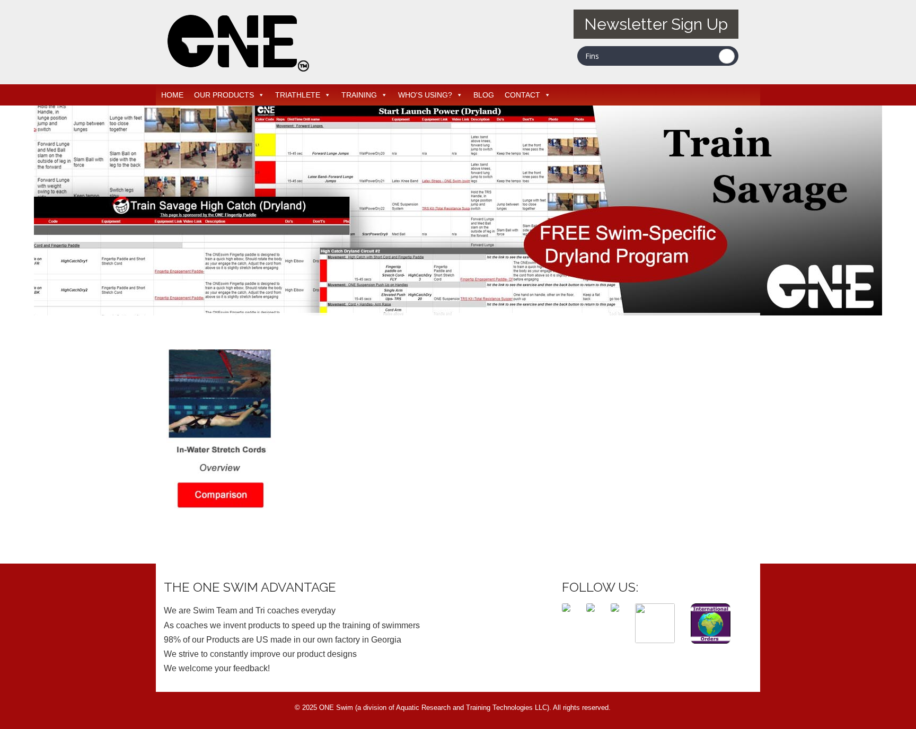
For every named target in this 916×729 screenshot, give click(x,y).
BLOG (483, 95)
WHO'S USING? (425, 95)
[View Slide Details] (458, 210)
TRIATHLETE (297, 95)
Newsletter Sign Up (656, 24)
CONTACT (522, 95)
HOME (172, 95)
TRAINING (359, 95)
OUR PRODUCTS (224, 95)
